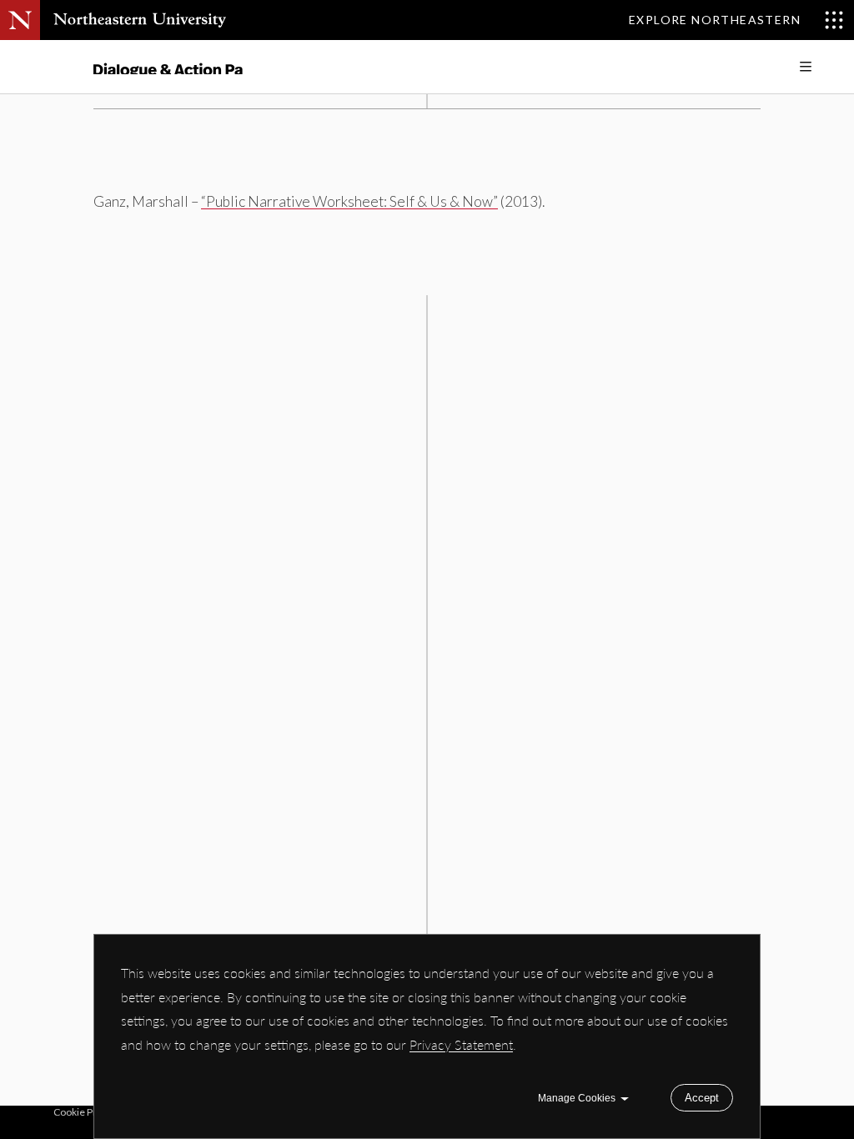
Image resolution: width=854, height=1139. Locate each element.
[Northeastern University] (140, 20)
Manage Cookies (576, 1098)
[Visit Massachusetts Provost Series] (168, 66)
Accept (702, 1097)
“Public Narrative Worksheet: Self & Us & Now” (349, 201)
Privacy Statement (461, 1044)
